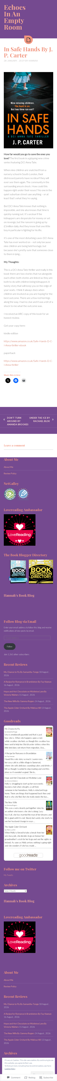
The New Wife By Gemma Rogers (19, 701)
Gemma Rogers (12, 805)
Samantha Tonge (12, 732)
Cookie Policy (10, 1068)
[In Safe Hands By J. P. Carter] (28, 40)
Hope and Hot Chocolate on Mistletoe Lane (23, 778)
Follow (9, 646)
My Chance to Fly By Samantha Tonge (21, 672)
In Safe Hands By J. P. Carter (28, 52)
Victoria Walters (12, 781)
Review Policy (10, 473)
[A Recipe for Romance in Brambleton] (49, 760)
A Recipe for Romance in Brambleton (20, 753)
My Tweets (8, 875)
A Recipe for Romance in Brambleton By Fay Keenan (27, 682)
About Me (8, 467)
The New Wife (11, 802)
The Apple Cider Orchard (16, 827)
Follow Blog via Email (20, 621)
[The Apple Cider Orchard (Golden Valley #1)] (49, 834)
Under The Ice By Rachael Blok (39, 419)
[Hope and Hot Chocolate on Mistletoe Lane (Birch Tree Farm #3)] (49, 785)
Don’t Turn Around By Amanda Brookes (17, 421)
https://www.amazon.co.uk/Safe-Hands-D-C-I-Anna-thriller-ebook (28, 343)
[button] (16, 571)
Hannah (33, 60)
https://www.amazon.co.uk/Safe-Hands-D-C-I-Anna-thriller (28, 362)
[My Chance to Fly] (49, 736)
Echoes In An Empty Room (15, 17)
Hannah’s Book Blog (19, 595)
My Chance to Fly (12, 729)
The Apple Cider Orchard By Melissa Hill (22, 708)
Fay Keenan (10, 756)
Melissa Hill (11, 830)
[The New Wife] (49, 809)
